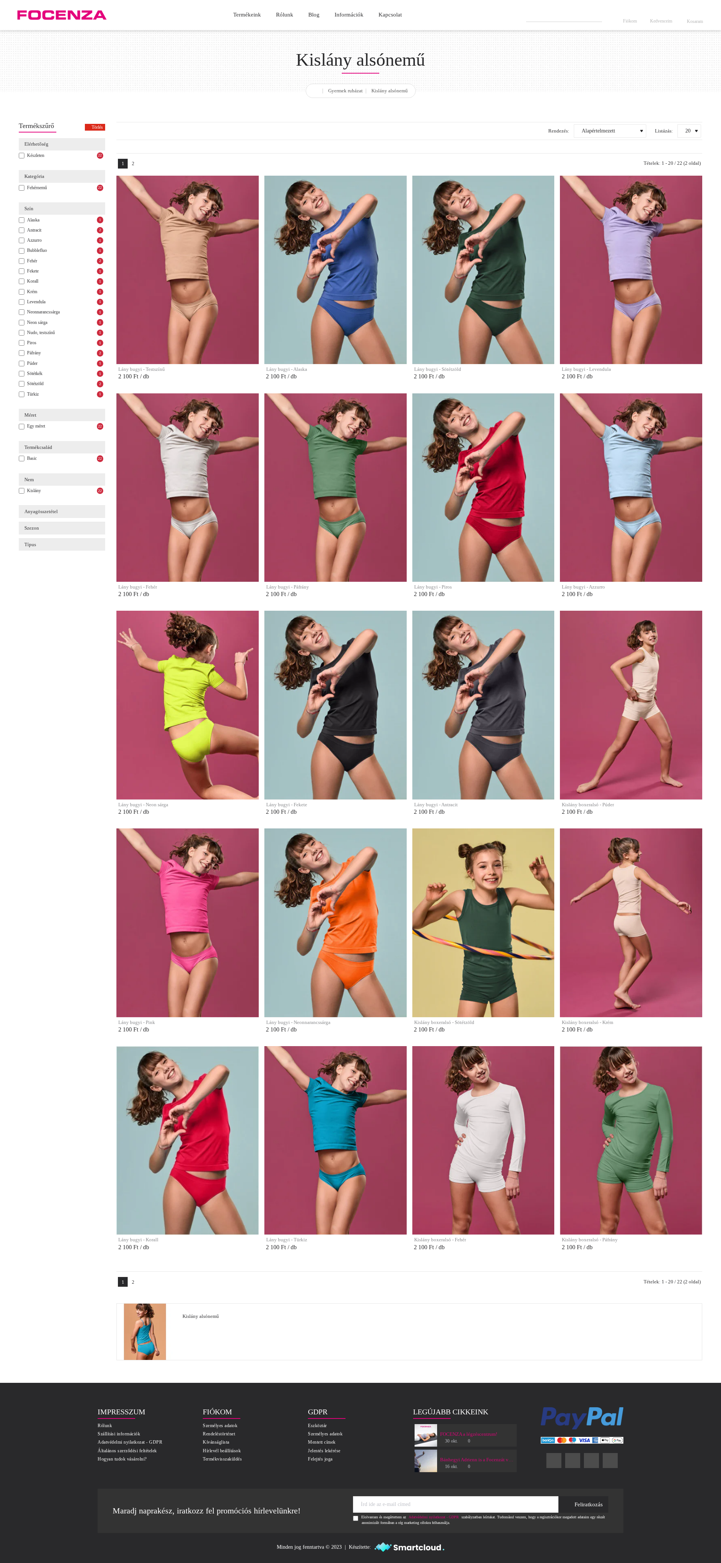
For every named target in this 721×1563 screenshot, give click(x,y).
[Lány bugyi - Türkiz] (335, 1140)
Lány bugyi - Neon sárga (143, 804)
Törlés (97, 127)
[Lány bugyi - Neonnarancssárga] (335, 922)
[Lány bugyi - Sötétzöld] (483, 270)
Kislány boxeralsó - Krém (587, 1022)
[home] (317, 89)
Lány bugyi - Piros (433, 587)
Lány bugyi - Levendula (586, 369)
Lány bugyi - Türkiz (286, 1239)
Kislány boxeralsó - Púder (588, 804)
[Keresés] (596, 15)
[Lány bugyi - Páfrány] (335, 487)
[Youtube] (591, 1460)
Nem (29, 479)
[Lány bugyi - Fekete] (335, 705)
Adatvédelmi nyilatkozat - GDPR (434, 1517)
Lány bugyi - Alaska (286, 369)
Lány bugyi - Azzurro (583, 587)
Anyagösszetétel (41, 511)
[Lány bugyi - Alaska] (335, 270)
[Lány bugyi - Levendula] (631, 270)
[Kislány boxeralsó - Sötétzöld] (483, 922)
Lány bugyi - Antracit (436, 804)
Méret (30, 415)
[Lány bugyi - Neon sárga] (187, 705)
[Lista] (132, 131)
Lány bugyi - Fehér (137, 587)
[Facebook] (553, 1460)
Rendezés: (558, 131)
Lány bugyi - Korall (138, 1239)
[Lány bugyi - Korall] (187, 1140)
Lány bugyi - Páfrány (287, 587)
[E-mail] (610, 1460)
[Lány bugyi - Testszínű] (187, 270)
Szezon (31, 528)
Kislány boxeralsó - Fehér (440, 1239)
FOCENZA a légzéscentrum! (468, 1434)
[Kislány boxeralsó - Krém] (631, 922)
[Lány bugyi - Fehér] (187, 487)
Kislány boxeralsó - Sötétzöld (444, 1022)
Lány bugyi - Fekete (286, 804)
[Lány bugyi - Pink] (187, 922)
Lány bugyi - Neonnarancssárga (298, 1022)
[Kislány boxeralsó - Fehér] (483, 1140)
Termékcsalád (38, 447)
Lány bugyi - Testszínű (141, 369)
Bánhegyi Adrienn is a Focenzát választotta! (477, 1459)
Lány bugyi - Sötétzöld (437, 369)
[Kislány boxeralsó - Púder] (631, 705)
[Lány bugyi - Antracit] (483, 705)
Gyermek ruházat (345, 90)
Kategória (34, 176)
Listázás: (664, 131)
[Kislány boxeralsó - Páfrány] (631, 1140)
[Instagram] (572, 1460)
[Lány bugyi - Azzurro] (631, 487)
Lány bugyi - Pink (136, 1022)
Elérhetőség (36, 144)
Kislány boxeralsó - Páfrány (590, 1239)
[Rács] (120, 131)
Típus (30, 544)
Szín (28, 208)
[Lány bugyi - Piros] (483, 487)
